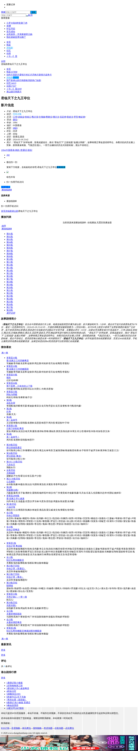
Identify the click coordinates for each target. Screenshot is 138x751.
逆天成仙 (10, 31)
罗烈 (76, 117)
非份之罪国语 (12, 515)
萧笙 (15, 120)
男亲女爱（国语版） (16, 700)
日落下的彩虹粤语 (15, 428)
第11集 (9, 262)
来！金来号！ (12, 437)
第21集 (9, 290)
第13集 (9, 268)
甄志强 (35, 117)
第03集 (9, 239)
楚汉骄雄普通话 (14, 447)
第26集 (9, 304)
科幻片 (29, 75)
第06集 (9, 248)
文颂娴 (42, 117)
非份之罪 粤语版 (14, 546)
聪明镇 (9, 585)
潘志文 (56, 117)
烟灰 (8, 377)
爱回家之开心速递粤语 (17, 688)
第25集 (9, 302)
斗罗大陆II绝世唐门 (16, 23)
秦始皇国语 (12, 705)
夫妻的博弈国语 (14, 614)
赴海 (8, 411)
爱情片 (22, 75)
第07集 (9, 251)
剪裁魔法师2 (12, 490)
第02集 (9, 236)
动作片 (9, 75)
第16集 (9, 276)
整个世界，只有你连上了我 (19, 386)
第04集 (9, 242)
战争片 (48, 75)
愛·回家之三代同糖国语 (17, 369)
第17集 (9, 279)
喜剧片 (16, 75)
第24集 (9, 299)
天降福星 (10, 473)
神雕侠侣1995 (13, 694)
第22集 (9, 293)
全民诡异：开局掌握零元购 (19, 34)
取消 (30, 15)
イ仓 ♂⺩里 (11, 56)
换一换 (4, 353)
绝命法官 (11, 691)
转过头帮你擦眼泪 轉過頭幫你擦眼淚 (24, 631)
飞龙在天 (10, 464)
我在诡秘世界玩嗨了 (16, 37)
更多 (3, 650)
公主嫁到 (10, 481)
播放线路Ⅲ (6, 229)
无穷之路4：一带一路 (16, 597)
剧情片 (42, 75)
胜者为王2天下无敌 (16, 697)
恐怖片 (35, 75)
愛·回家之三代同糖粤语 (17, 360)
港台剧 (16, 80)
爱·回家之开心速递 (15, 498)
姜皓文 (70, 117)
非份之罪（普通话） (16, 568)
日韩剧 (22, 80)
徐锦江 (28, 117)
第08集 (9, 253)
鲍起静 (82, 117)
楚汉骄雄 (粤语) (13, 456)
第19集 (9, 285)
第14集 (9, 270)
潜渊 (8, 26)
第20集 (9, 287)
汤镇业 (21, 117)
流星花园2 (11, 605)
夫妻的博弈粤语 (14, 622)
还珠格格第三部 (14, 685)
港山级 (9, 92)
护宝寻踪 (10, 28)
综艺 (8, 50)
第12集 (9, 265)
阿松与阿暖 (11, 394)
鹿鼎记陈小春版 (14, 683)
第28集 (9, 310)
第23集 (9, 296)
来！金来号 (11, 420)
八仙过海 (10, 507)
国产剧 (9, 80)
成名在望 (10, 403)
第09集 (9, 256)
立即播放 (5, 187)
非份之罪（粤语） (15, 577)
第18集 (9, 282)
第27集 (9, 307)
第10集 (9, 259)
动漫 (8, 53)
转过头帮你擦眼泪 (15, 560)
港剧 (15, 128)
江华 (15, 117)
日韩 (15, 92)
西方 (19, 92)
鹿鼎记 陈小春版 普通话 (18, 702)
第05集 (9, 245)
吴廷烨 (63, 117)
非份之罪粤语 (12, 530)
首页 (8, 42)
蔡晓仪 (49, 117)
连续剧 (9, 48)
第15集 (9, 273)
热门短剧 (36, 80)
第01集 (9, 234)
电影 (8, 45)
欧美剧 (29, 80)
